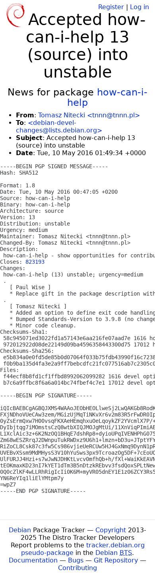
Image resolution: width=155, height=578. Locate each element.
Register (111, 7)
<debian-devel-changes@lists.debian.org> (59, 126)
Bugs (75, 560)
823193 (35, 262)
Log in (139, 7)
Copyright (110, 530)
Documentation (33, 560)
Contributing (77, 568)
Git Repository (116, 560)
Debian (20, 530)
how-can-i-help (107, 97)
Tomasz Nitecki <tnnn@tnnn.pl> (89, 115)
